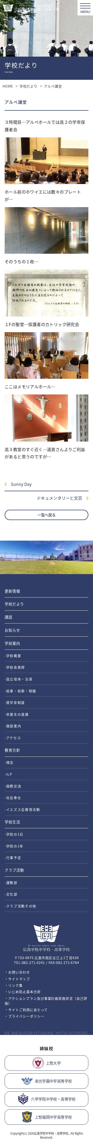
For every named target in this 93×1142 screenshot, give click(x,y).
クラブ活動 (14, 870)
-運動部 (11, 882)
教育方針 (12, 750)
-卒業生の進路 (17, 714)
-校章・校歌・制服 (20, 690)
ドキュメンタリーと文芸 (61, 498)
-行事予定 (13, 857)
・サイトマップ (17, 978)
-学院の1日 (14, 834)
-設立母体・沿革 (19, 679)
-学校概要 (13, 655)
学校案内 (12, 643)
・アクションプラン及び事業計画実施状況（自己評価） (46, 1001)
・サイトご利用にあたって (26, 1009)
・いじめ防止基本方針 (23, 991)
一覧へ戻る (46, 514)
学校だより (29, 86)
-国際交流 (13, 786)
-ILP (8, 774)
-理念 (9, 762)
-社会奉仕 (13, 797)
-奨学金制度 (15, 702)
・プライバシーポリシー (24, 1016)
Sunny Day (19, 484)
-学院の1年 (14, 846)
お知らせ (12, 630)
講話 (8, 617)
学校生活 (12, 821)
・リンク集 (14, 985)
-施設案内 (13, 725)
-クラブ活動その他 (20, 905)
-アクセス (13, 737)
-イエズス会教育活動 (22, 809)
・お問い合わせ (17, 972)
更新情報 (12, 591)
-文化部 (11, 894)
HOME (8, 86)
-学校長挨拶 (15, 667)
